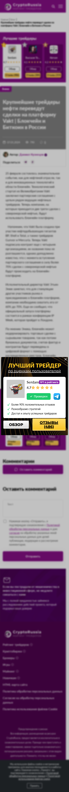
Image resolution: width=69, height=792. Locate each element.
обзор (16, 424)
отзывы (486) (49, 424)
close (65, 359)
